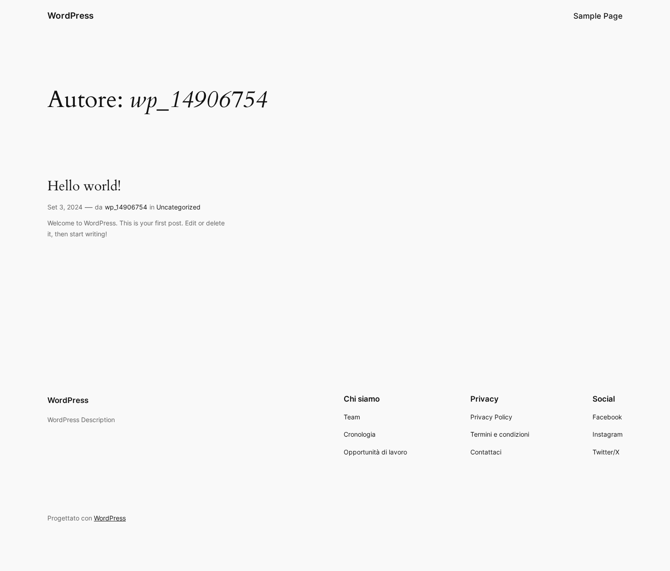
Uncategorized (178, 207)
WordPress (70, 15)
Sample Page (598, 15)
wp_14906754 (126, 207)
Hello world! (84, 186)
